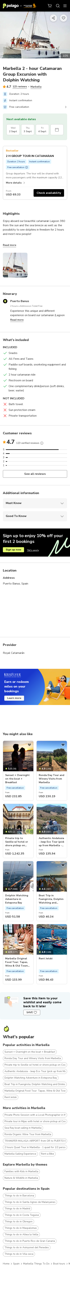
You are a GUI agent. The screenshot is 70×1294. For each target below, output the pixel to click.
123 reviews (20, 86)
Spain (16, 1263)
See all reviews (35, 474)
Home (6, 1263)
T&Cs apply (33, 550)
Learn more (14, 698)
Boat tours (59, 1263)
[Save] (29, 745)
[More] (42, 443)
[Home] (19, 6)
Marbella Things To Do (36, 1263)
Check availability (49, 193)
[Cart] (50, 6)
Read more (9, 245)
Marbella (36, 86)
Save (29, 1012)
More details (14, 182)
